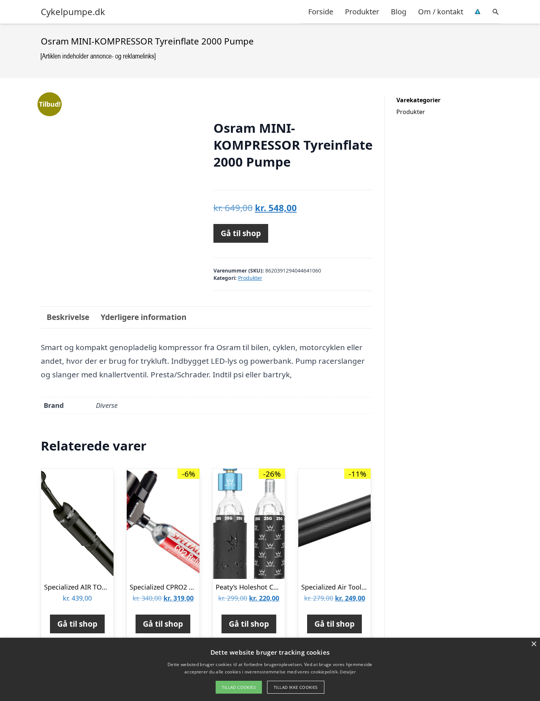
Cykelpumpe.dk (73, 12)
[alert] (270, 669)
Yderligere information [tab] (144, 317)
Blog (398, 12)
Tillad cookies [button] (239, 687)
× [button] (533, 644)
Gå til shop (241, 233)
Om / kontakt (440, 12)
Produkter (362, 12)
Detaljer (347, 672)
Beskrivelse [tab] (68, 317)
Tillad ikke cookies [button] (296, 687)
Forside (320, 12)
